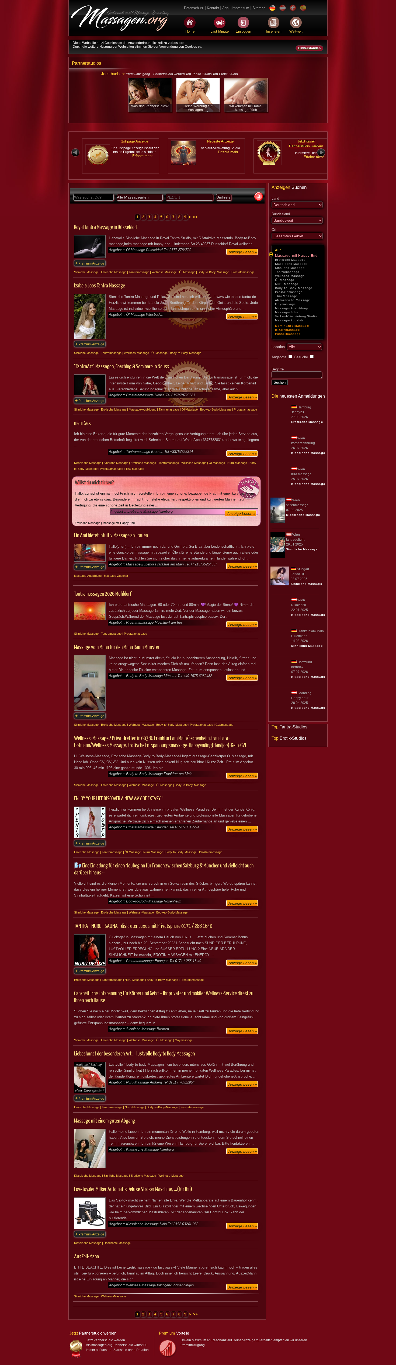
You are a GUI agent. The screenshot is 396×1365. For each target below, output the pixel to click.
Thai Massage (286, 296)
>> (195, 217)
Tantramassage (287, 271)
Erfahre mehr (142, 156)
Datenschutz (194, 8)
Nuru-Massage (286, 284)
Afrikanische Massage (292, 300)
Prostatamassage (289, 292)
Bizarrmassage (287, 329)
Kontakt (213, 8)
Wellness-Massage (290, 275)
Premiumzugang (138, 74)
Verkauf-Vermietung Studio (296, 316)
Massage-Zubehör (289, 320)
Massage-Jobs (286, 312)
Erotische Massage (290, 259)
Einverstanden (309, 48)
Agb (225, 8)
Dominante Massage (292, 325)
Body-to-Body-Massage (293, 288)
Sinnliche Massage (290, 267)
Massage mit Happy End (296, 256)
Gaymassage (285, 304)
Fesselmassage (288, 333)
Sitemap (258, 8)
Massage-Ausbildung (291, 308)
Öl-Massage (284, 280)
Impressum (240, 8)
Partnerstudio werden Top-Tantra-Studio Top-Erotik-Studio (195, 74)
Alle (278, 250)
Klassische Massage (291, 263)
